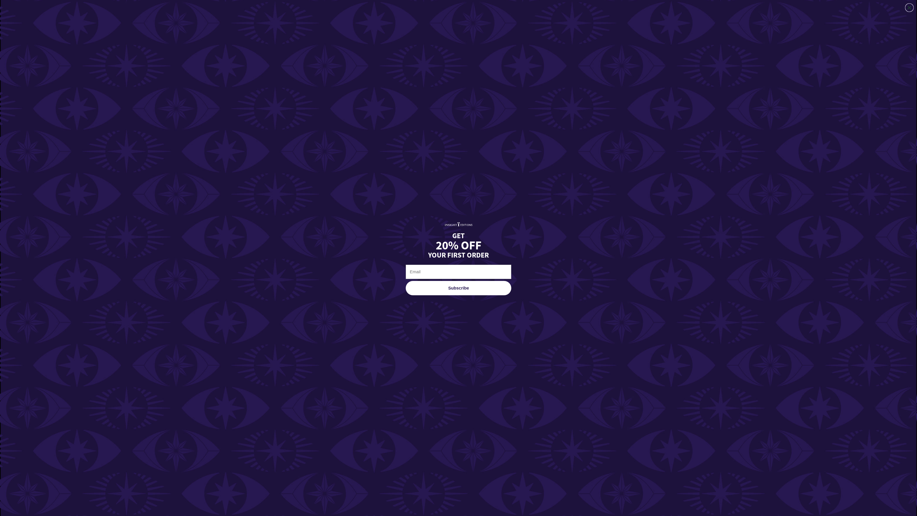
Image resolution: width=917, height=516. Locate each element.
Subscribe (458, 288)
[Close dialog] (909, 7)
